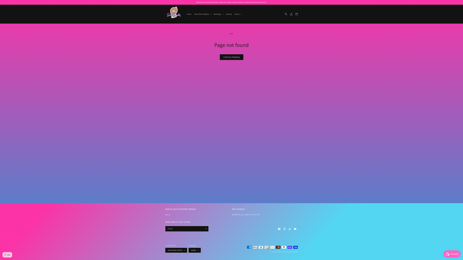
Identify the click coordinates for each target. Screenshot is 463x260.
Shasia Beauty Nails (280, 252)
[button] (202, 14)
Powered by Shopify (292, 252)
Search (167, 215)
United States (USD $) (175, 250)
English (193, 250)
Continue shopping (231, 57)
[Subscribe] (205, 229)
